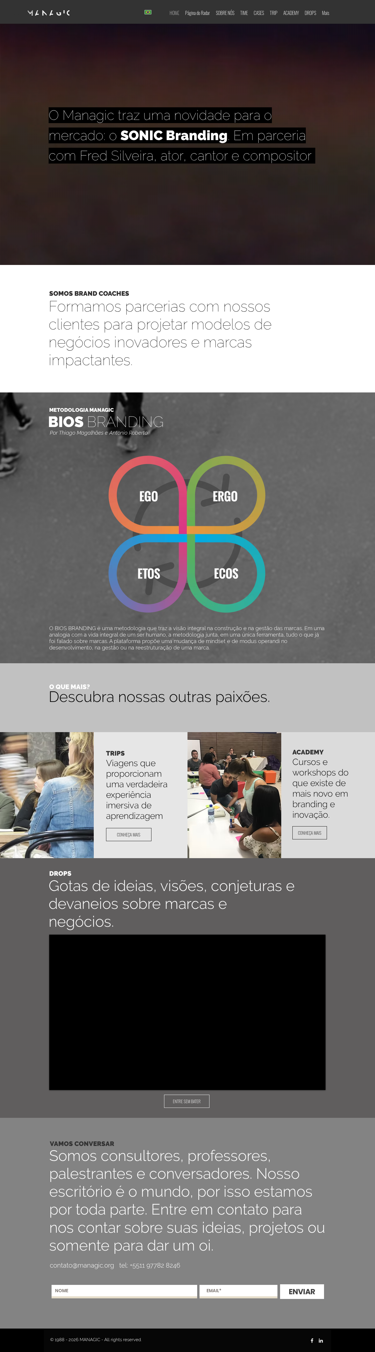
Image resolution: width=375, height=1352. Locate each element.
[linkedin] (321, 1341)
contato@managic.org (82, 1265)
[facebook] (312, 1341)
